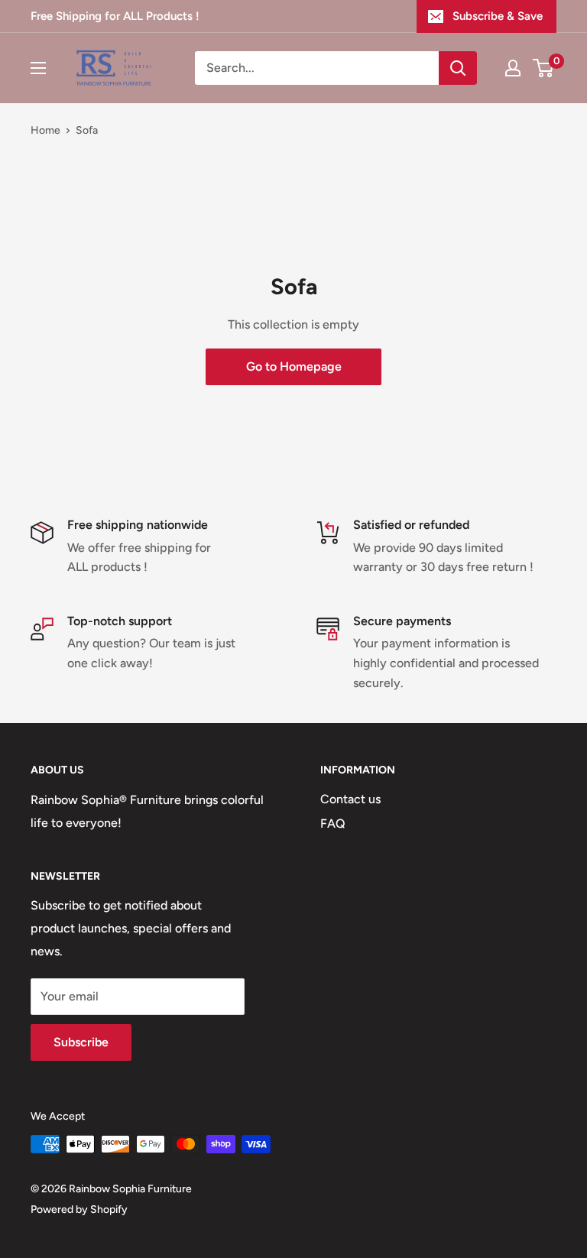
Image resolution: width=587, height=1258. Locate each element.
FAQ (332, 823)
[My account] (513, 68)
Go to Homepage (294, 366)
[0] (543, 68)
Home (45, 130)
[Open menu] (38, 68)
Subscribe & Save (497, 16)
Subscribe (81, 1042)
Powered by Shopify (79, 1209)
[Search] (458, 68)
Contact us (350, 799)
